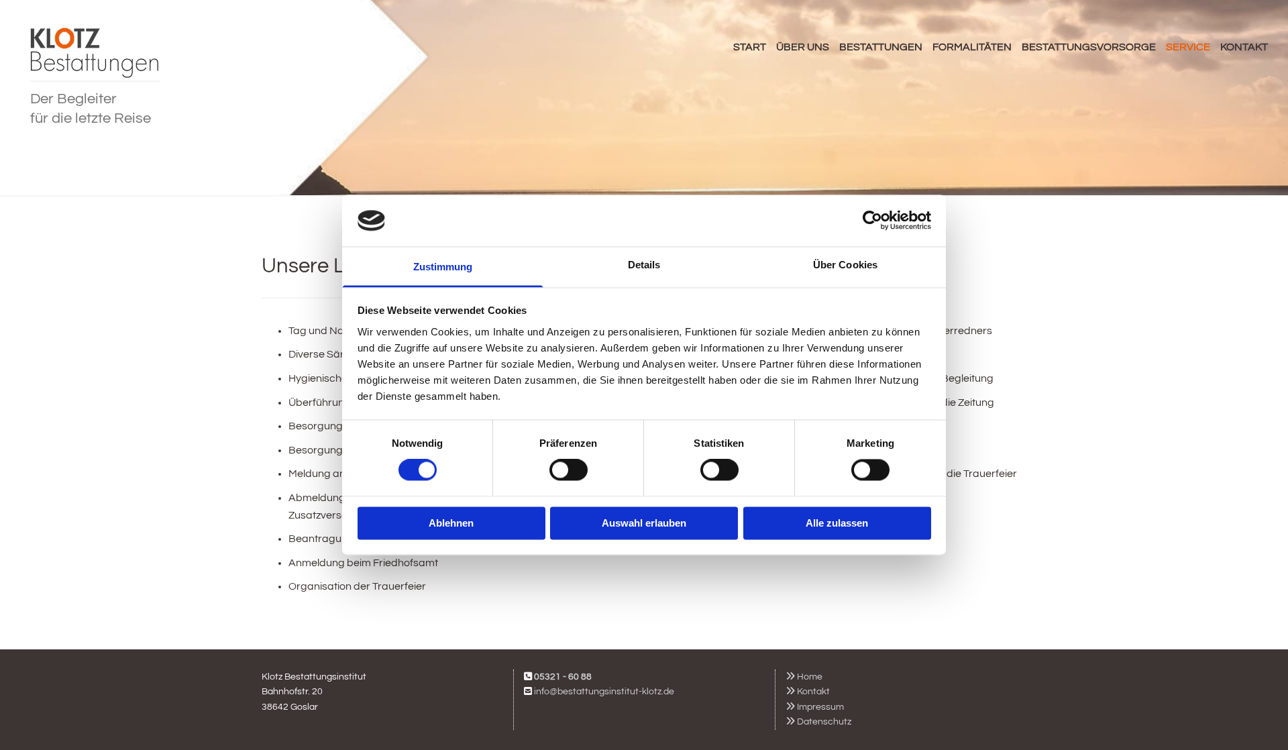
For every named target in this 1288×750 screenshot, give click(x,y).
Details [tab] (644, 264)
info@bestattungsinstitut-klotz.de (604, 691)
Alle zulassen (837, 523)
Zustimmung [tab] (443, 266)
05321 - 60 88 (563, 677)
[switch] (568, 470)
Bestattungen (880, 47)
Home (804, 677)
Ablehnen (451, 523)
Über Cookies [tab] (845, 264)
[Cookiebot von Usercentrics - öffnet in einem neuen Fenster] (872, 221)
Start (749, 47)
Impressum (815, 707)
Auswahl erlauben (644, 523)
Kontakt (1244, 47)
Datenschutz (818, 722)
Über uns (802, 47)
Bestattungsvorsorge (1089, 47)
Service (1188, 47)
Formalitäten (972, 47)
